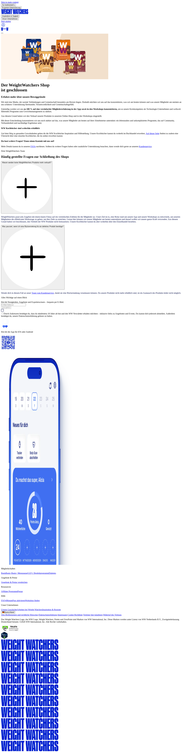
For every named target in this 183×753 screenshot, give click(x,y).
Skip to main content (9, 2)
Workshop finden (32, 600)
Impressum (62, 615)
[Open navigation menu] (2, 33)
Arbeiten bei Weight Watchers (29, 609)
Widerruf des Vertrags (112, 615)
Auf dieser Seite (152, 133)
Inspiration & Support (10, 16)
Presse (20, 591)
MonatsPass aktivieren (15, 600)
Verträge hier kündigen (92, 615)
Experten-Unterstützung (11, 8)
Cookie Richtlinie (75, 615)
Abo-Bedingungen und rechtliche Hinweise (19, 615)
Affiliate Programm (9, 591)
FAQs (33, 146)
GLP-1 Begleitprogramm (38, 573)
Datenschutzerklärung (48, 615)
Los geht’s (6, 308)
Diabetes (52, 573)
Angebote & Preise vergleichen (14, 582)
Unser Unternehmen (10, 19)
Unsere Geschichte (9, 609)
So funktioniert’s (8, 5)
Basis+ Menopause (19, 573)
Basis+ (8, 573)
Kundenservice (145, 146)
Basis (3, 573)
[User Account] (3, 26)
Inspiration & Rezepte (51, 609)
